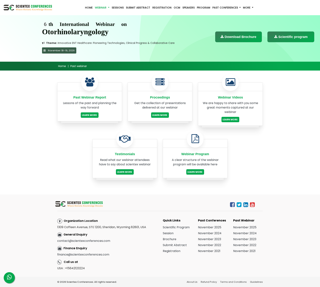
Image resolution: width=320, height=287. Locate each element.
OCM (177, 7)
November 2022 (209, 245)
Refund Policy (209, 282)
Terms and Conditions (233, 282)
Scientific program (292, 37)
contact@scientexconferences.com (83, 241)
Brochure (169, 239)
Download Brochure (240, 37)
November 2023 (209, 239)
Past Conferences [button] (225, 7)
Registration (161, 7)
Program (203, 7)
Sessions (118, 7)
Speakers (188, 7)
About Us (192, 282)
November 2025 (209, 227)
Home (89, 7)
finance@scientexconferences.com (83, 254)
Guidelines (256, 282)
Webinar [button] (101, 7)
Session (168, 233)
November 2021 (209, 251)
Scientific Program (176, 227)
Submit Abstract (138, 7)
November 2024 (209, 233)
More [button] (247, 7)
